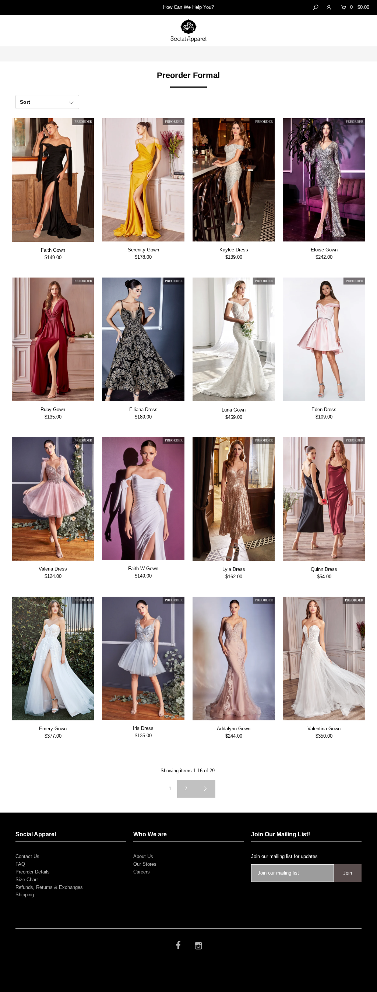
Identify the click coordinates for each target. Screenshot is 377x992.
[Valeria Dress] (53, 499)
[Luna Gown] (234, 340)
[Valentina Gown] (324, 658)
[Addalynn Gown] (234, 658)
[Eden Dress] (324, 339)
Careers (141, 872)
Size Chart (26, 879)
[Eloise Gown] (324, 180)
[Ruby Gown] (53, 339)
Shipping (24, 894)
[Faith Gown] (53, 180)
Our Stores (144, 864)
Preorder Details (32, 872)
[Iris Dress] (143, 658)
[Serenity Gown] (143, 180)
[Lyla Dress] (234, 499)
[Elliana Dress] (143, 339)
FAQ (20, 864)
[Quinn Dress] (324, 499)
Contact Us (27, 856)
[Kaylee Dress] (234, 179)
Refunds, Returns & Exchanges (49, 887)
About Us (143, 856)
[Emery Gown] (53, 658)
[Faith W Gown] (143, 498)
